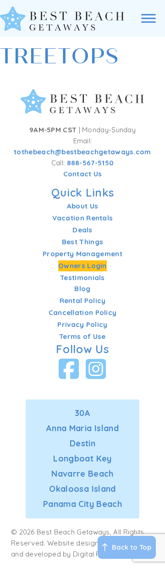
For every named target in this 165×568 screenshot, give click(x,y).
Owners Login (82, 265)
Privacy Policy (82, 324)
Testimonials (82, 277)
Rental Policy (83, 300)
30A (82, 413)
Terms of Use (82, 336)
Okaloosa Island (82, 489)
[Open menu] (148, 18)
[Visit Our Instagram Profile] (96, 369)
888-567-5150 (90, 162)
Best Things (82, 241)
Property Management (82, 253)
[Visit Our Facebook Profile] (69, 369)
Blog (82, 288)
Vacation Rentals (82, 218)
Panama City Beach (82, 504)
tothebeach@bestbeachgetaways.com (82, 151)
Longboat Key (82, 458)
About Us (82, 206)
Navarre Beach (82, 473)
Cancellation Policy (83, 312)
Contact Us (82, 173)
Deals (82, 229)
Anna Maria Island (82, 428)
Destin (82, 443)
